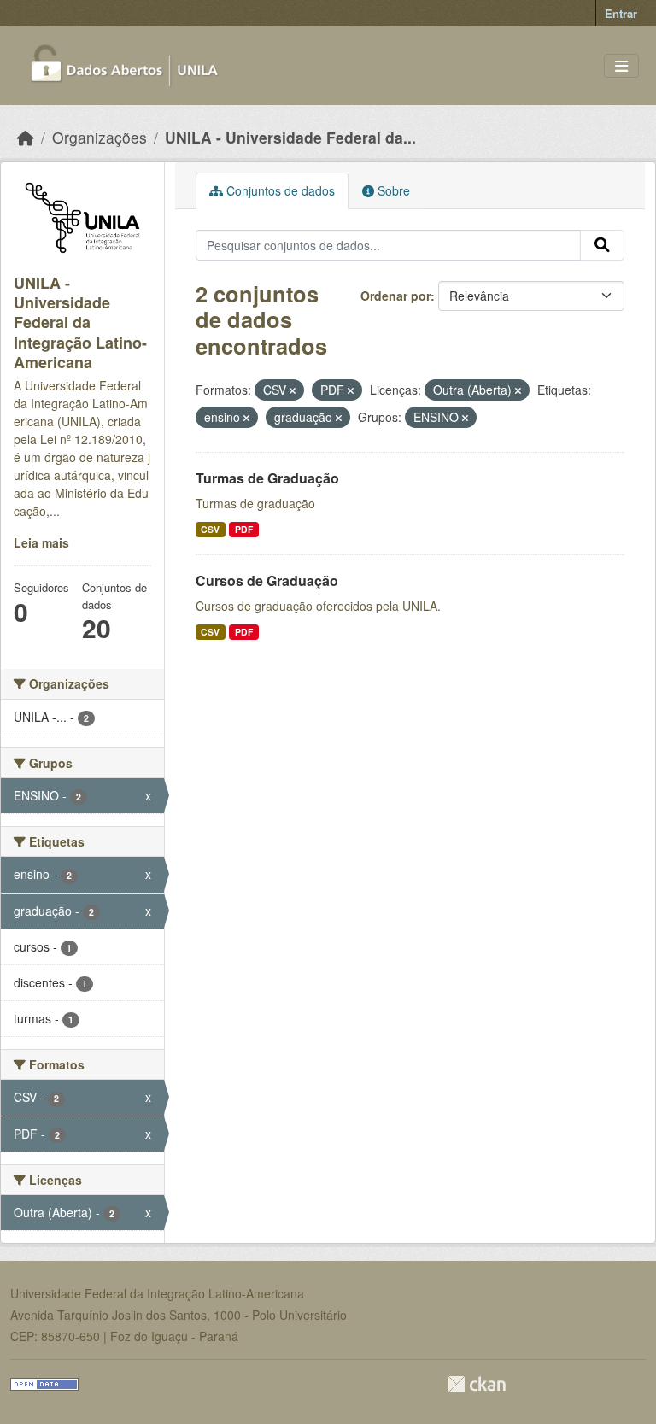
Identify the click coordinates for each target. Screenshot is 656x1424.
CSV (210, 529)
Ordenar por (395, 295)
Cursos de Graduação (267, 580)
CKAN (477, 1384)
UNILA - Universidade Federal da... (290, 137)
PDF (244, 529)
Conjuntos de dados (279, 190)
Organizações (99, 137)
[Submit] (602, 245)
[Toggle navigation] (621, 66)
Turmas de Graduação (267, 478)
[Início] (25, 137)
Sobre (392, 190)
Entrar (621, 13)
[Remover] (293, 390)
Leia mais (41, 542)
